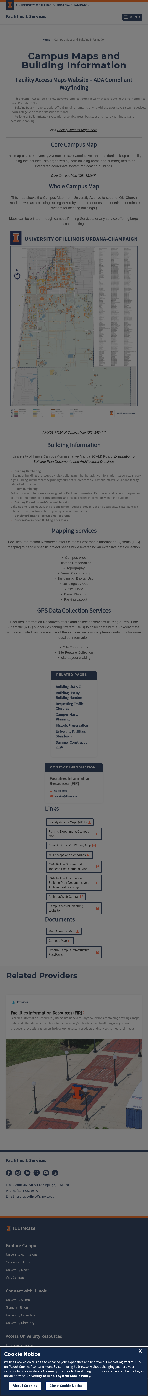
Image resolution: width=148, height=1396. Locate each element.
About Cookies (25, 1386)
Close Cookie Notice (66, 1386)
